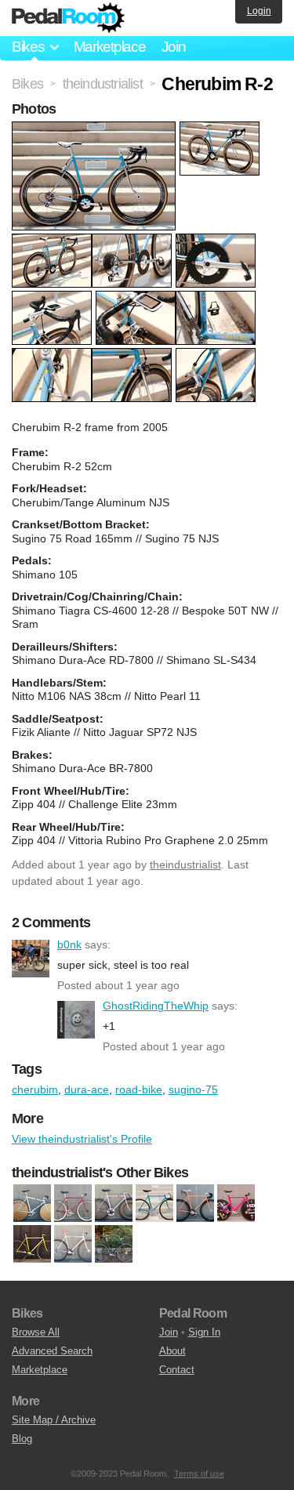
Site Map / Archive (54, 1420)
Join (174, 46)
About (172, 1351)
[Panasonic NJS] (32, 1244)
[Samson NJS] (195, 1204)
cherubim (35, 1089)
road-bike (138, 1089)
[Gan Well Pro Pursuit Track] (32, 1204)
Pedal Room (68, 18)
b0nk (30, 958)
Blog (22, 1439)
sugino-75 (193, 1089)
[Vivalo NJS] (113, 1244)
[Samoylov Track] (73, 1244)
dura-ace (86, 1089)
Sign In (204, 1332)
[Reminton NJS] (154, 1204)
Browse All (36, 1332)
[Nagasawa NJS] (113, 1204)
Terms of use (199, 1473)
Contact (176, 1370)
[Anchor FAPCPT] (236, 1204)
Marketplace (110, 46)
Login (259, 10)
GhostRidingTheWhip (76, 1020)
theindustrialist (185, 864)
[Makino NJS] (73, 1204)
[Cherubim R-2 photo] (96, 129)
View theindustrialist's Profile (82, 1139)
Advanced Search (52, 1351)
